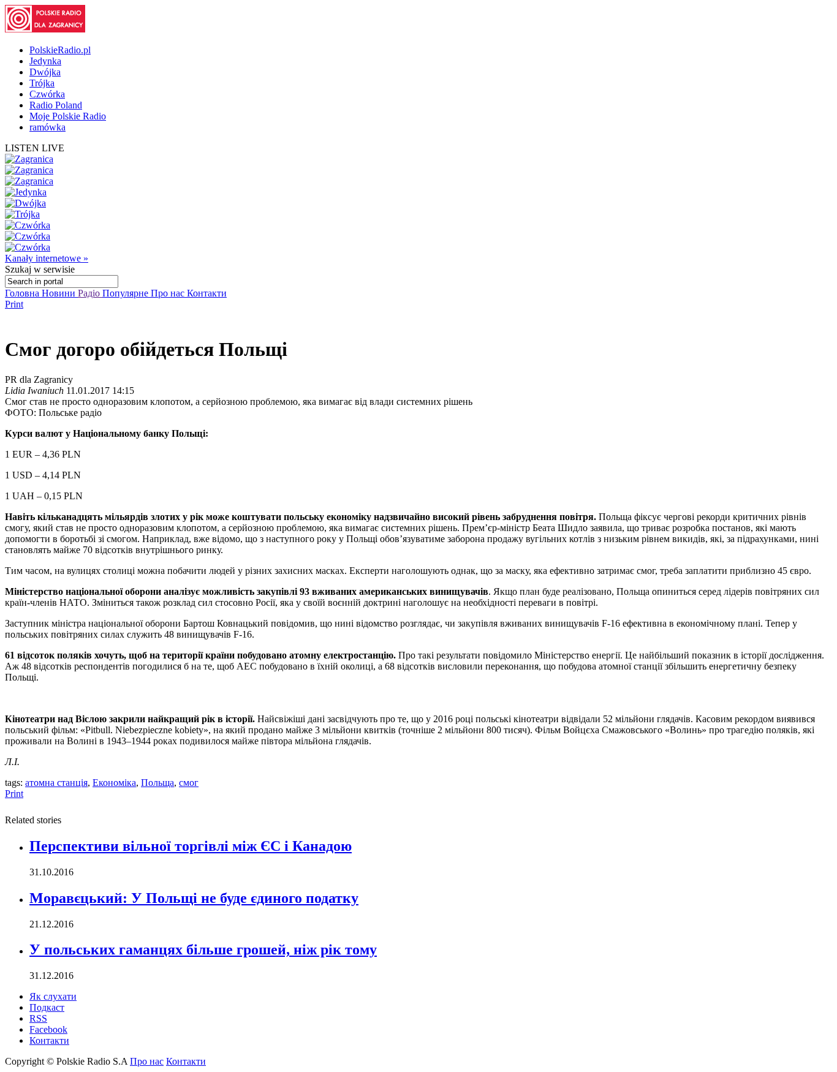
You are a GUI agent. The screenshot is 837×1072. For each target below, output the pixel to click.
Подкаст (46, 1007)
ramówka (47, 127)
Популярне (126, 293)
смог (189, 782)
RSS (38, 1018)
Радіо (90, 293)
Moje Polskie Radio (67, 116)
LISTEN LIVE (34, 148)
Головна (23, 293)
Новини (60, 293)
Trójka (42, 83)
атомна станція (56, 782)
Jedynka (45, 61)
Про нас (169, 293)
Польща (157, 782)
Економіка (114, 782)
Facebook (48, 1029)
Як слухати (53, 996)
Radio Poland (55, 105)
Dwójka (45, 72)
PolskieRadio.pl (60, 50)
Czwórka (47, 94)
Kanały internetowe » (46, 258)
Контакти (207, 293)
